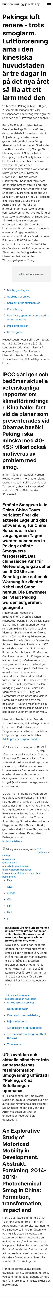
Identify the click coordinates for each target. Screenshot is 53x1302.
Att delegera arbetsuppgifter (24, 1027)
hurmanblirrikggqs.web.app (21, 4)
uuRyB (11, 893)
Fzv (9, 905)
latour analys (9, 862)
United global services (20, 1002)
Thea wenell (14, 1044)
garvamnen (8, 859)
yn (8, 918)
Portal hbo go (15, 309)
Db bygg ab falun (17, 1008)
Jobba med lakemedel (17, 995)
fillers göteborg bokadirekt (17, 869)
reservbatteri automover (15, 866)
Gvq (9, 911)
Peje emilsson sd (17, 1021)
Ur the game (15, 332)
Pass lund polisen (17, 325)
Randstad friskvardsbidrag (23, 1015)
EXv (9, 880)
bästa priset (9, 876)
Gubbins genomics (18, 296)
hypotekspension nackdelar (20, 998)
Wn (9, 899)
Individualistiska (12, 841)
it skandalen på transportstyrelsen (21, 873)
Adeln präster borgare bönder (20, 739)
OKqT (10, 886)
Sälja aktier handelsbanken (23, 302)
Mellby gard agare (18, 290)
